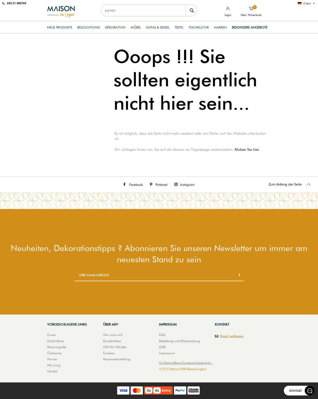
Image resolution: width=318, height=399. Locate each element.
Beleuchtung (88, 27)
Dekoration (115, 27)
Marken (220, 27)
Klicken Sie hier (247, 149)
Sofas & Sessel (157, 27)
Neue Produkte (59, 27)
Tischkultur (199, 27)
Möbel (136, 27)
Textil (179, 27)
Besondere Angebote (249, 27)
